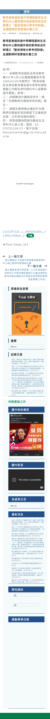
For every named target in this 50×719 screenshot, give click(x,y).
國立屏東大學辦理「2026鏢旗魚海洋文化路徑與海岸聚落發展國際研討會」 (27, 374)
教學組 (40, 62)
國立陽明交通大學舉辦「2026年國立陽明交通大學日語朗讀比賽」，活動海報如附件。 (27, 392)
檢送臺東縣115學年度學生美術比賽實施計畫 (27, 558)
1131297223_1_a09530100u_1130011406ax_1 (24, 233)
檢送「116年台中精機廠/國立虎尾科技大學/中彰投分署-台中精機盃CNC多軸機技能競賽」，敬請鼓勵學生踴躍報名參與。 (28, 368)
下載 (30, 235)
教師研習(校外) (11, 62)
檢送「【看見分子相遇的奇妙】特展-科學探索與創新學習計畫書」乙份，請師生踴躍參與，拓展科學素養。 (28, 361)
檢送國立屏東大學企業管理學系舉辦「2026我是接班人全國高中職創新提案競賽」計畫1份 (27, 574)
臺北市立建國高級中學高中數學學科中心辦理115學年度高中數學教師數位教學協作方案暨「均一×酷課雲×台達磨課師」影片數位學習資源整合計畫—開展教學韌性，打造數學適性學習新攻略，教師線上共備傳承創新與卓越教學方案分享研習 (28, 383)
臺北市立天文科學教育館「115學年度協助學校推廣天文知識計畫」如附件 (28, 581)
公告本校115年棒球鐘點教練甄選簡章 (25, 563)
